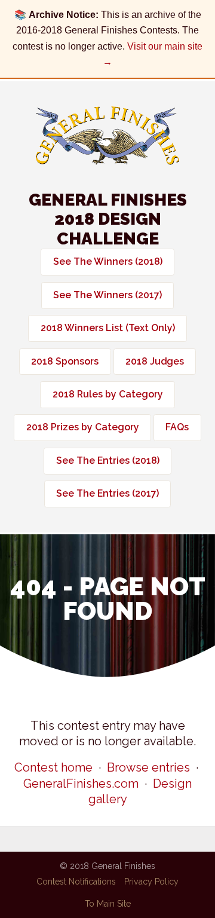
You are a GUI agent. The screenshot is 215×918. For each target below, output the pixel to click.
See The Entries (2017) (107, 493)
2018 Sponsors (65, 361)
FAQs (177, 427)
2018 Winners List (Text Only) (108, 327)
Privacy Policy (151, 881)
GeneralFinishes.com (81, 783)
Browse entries (148, 767)
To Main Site (108, 903)
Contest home (53, 767)
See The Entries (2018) (107, 460)
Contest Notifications (76, 881)
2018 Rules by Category (108, 394)
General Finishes (107, 136)
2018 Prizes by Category (82, 427)
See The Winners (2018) (107, 261)
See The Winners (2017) (107, 295)
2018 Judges (154, 361)
